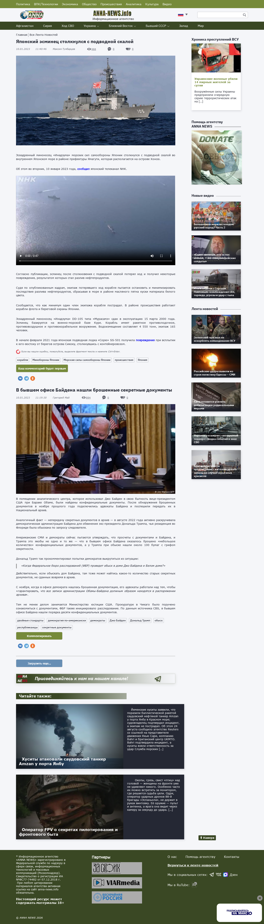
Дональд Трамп (140, 620)
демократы (97, 620)
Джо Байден (118, 620)
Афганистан (24, 26)
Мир (201, 26)
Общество (89, 4)
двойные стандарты (30, 620)
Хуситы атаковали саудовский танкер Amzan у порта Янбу (62, 761)
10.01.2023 (31, 49)
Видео (167, 4)
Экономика (70, 4)
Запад (183, 26)
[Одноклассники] (32, 378)
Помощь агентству (200, 856)
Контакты (231, 856)
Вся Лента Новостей (44, 34)
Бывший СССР (156, 26)
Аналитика (133, 4)
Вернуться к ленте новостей (193, 865)
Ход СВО (68, 26)
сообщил (83, 168)
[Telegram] (26, 378)
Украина (90, 26)
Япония (142, 360)
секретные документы (57, 627)
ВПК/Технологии (46, 4)
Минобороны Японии (45, 360)
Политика (23, 4)
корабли (22, 360)
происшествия (124, 360)
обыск (159, 620)
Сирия (47, 26)
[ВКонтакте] (20, 378)
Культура (152, 4)
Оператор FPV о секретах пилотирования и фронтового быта (68, 831)
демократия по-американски (67, 620)
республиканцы (27, 627)
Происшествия (111, 4)
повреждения (145, 340)
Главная (21, 34)
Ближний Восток (121, 26)
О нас (172, 856)
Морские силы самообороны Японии (87, 360)
